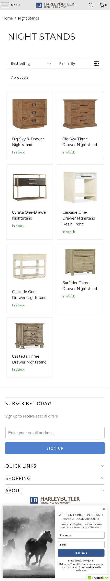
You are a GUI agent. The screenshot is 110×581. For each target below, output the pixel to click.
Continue (81, 553)
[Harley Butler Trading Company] (55, 5)
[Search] (91, 5)
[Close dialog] (104, 509)
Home (8, 18)
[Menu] (2, 5)
